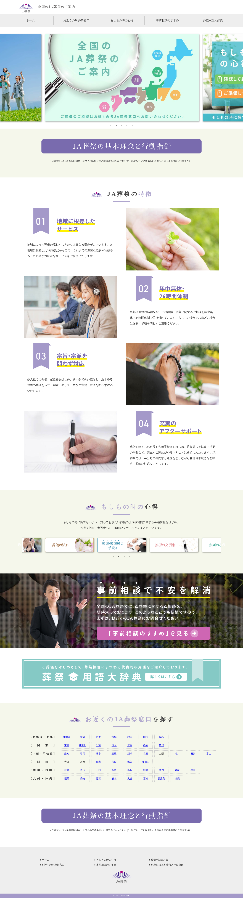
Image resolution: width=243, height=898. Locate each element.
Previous (19, 545)
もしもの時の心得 (121, 20)
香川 (193, 770)
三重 (114, 753)
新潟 (129, 753)
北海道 (66, 736)
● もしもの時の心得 (105, 860)
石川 (193, 753)
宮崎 (145, 778)
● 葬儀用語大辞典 (158, 860)
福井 (177, 753)
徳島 (145, 770)
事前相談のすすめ (167, 20)
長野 (145, 753)
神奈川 (82, 745)
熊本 (114, 778)
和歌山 (145, 761)
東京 (66, 745)
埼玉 (114, 745)
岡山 (82, 770)
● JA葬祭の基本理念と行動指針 (166, 865)
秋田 (129, 736)
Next (224, 545)
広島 (66, 770)
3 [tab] (121, 125)
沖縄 (177, 778)
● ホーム (44, 860)
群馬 (129, 745)
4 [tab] (127, 125)
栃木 (145, 745)
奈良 (114, 761)
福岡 (66, 778)
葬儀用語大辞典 (213, 20)
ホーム (30, 20)
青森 (82, 736)
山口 (98, 770)
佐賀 (98, 778)
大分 (129, 778)
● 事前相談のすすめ (105, 865)
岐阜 (98, 753)
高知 (161, 770)
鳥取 (114, 770)
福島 (161, 736)
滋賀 (129, 761)
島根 (129, 770)
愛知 (66, 753)
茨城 (161, 745)
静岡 (82, 753)
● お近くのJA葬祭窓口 (52, 865)
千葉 (98, 745)
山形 (145, 736)
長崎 (82, 778)
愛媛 (177, 770)
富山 (208, 753)
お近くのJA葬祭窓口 (76, 20)
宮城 (114, 736)
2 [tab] (116, 125)
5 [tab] (132, 125)
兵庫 (98, 761)
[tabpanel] (121, 77)
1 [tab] (111, 125)
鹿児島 (161, 778)
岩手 (98, 736)
